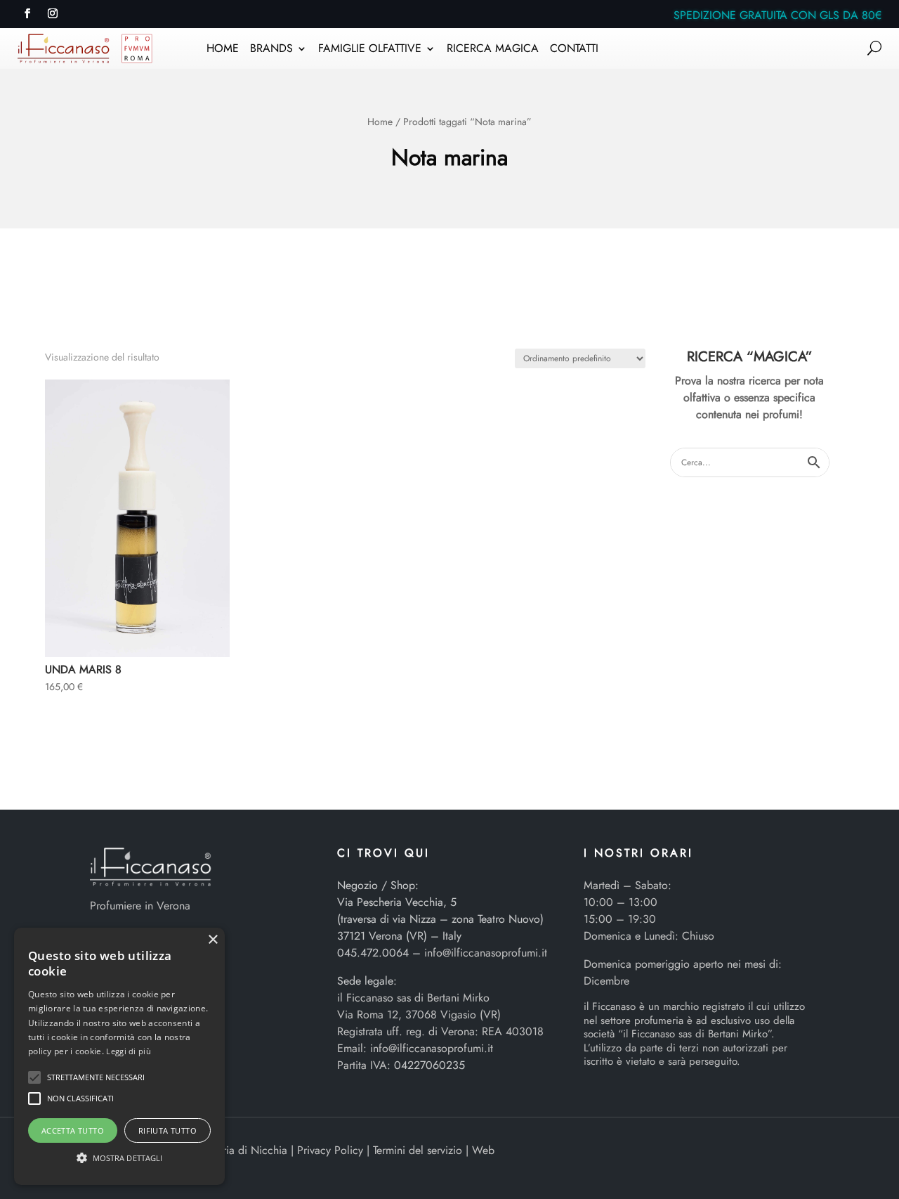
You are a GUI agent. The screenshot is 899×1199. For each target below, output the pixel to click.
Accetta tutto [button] (72, 1130)
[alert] (119, 1056)
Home (380, 122)
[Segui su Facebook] (27, 13)
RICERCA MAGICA (493, 50)
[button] (34, 1077)
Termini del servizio (417, 1150)
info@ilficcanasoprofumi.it (485, 953)
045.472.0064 (373, 953)
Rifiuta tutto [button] (167, 1130)
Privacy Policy (330, 1150)
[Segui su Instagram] (53, 13)
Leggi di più (128, 1051)
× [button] (212, 940)
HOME (222, 50)
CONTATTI (574, 50)
